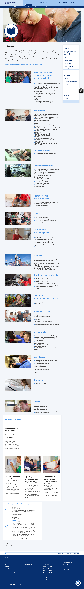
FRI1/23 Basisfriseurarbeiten (41, 217)
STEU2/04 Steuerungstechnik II (42, 183)
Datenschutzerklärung (9, 570)
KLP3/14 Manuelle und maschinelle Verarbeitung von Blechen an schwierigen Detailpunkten (46, 267)
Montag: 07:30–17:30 (47, 566)
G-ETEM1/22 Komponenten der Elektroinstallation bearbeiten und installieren (46, 115)
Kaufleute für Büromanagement (68, 74)
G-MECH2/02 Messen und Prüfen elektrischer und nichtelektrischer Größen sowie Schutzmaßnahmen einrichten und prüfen (45, 339)
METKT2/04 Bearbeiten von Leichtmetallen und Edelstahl (45, 371)
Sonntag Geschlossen (47, 579)
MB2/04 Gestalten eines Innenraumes (43, 319)
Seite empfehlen (9, 554)
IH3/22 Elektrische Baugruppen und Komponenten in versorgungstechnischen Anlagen (46, 87)
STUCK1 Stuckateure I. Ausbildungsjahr (43, 383)
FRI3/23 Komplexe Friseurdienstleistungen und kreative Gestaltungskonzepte (45, 221)
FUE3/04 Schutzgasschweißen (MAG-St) (44, 180)
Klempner (66, 78)
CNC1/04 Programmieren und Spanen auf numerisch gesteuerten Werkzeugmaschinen (46, 170)
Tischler (65, 101)
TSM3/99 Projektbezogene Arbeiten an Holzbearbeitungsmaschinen (43, 408)
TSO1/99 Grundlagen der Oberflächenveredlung (46, 411)
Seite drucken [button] (20, 554)
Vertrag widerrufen (28, 564)
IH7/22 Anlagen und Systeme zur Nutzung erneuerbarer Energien (47, 98)
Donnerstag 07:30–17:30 (48, 572)
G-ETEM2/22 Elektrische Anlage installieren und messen (47, 117)
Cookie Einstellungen (75, 584)
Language (69, 2)
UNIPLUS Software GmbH (18, 584)
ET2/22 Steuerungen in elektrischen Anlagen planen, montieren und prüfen (46, 125)
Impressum (7, 574)
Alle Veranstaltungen (23, 538)
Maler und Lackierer (68, 89)
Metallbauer (66, 95)
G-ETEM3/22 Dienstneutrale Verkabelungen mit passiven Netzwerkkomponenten (45, 119)
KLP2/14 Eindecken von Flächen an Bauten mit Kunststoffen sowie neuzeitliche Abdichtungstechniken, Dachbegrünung (46, 263)
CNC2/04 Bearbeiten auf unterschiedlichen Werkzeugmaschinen (44, 176)
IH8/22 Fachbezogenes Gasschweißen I (43, 101)
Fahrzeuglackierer (68, 60)
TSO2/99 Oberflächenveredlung (42, 412)
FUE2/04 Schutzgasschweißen (42, 302)
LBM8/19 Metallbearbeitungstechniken (44, 303)
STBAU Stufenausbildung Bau (41, 205)
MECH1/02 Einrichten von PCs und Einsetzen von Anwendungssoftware (45, 342)
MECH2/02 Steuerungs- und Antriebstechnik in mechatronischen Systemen (45, 345)
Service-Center (49, 7)
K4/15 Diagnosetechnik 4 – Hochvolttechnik (45, 283)
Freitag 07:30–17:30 (47, 574)
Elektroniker (66, 57)
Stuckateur (66, 98)
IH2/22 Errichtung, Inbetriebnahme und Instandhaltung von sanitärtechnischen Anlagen (47, 84)
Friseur (65, 71)
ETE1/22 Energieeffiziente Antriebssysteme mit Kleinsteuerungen (45, 131)
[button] (28, 5)
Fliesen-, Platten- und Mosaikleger (69, 67)
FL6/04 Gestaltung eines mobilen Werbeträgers (45, 153)
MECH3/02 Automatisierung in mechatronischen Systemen (45, 348)
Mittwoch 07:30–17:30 (47, 570)
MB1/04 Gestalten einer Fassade (42, 318)
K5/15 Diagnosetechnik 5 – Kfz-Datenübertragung (46, 285)
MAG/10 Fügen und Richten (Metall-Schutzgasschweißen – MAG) (42, 365)
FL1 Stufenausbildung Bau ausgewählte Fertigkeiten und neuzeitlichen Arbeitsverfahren (46, 203)
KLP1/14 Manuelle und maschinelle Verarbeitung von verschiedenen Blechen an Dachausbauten (46, 259)
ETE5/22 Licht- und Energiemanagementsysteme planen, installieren (45, 143)
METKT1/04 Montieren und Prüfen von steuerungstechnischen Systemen (43, 368)
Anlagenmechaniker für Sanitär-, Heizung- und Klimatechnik (70, 53)
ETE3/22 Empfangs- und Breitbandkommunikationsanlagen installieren (44, 137)
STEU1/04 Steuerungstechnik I (42, 178)
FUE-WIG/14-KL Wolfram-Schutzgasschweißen (45, 269)
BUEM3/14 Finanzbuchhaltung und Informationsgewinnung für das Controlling (43, 241)
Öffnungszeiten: (46, 564)
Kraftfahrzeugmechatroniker (70, 81)
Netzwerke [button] (54, 2)
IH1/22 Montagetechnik (40, 82)
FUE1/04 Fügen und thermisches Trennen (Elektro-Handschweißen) (46, 361)
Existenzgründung (28, 7)
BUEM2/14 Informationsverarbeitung (43, 239)
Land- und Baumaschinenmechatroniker (70, 85)
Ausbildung (7, 7)
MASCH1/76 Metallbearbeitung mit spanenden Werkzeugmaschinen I (45, 173)
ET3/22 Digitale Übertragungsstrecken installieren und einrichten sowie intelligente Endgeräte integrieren (47, 128)
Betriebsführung (39, 7)
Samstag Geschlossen (47, 577)
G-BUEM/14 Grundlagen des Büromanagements (46, 236)
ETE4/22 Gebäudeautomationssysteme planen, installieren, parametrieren (45, 140)
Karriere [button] (48, 2)
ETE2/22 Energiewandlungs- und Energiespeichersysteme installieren (42, 134)
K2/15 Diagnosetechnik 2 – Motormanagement (45, 281)
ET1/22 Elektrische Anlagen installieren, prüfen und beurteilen (46, 122)
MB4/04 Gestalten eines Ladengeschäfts (44, 323)
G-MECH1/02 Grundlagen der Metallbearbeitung (46, 336)
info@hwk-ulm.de (66, 569)
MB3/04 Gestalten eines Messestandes (43, 321)
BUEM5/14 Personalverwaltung (42, 247)
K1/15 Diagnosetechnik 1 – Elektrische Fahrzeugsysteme (43, 279)
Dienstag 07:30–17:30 (47, 568)
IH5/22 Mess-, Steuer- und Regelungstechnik (45, 93)
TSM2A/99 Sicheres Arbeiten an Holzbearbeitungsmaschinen (41, 405)
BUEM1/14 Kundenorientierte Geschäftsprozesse (46, 237)
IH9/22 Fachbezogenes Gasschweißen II (44, 103)
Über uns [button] (33, 2)
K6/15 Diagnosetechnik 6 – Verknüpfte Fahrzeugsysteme (43, 287)
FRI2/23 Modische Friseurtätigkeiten (43, 219)
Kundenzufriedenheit (9, 566)
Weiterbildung (17, 7)
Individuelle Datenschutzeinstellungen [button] (12, 568)
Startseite (6, 557)
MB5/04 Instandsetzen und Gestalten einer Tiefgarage (47, 324)
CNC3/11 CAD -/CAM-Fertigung (42, 181)
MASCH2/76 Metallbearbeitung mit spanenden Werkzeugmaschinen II (45, 185)
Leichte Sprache (28, 2)
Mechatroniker (67, 92)
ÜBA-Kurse (66, 48)
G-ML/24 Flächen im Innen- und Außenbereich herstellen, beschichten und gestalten (45, 315)
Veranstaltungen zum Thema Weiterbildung (17, 504)
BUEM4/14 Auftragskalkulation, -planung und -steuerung (45, 244)
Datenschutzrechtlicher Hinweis (11, 572)
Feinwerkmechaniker (69, 63)
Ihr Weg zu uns (7, 564)
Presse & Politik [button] (40, 2)
